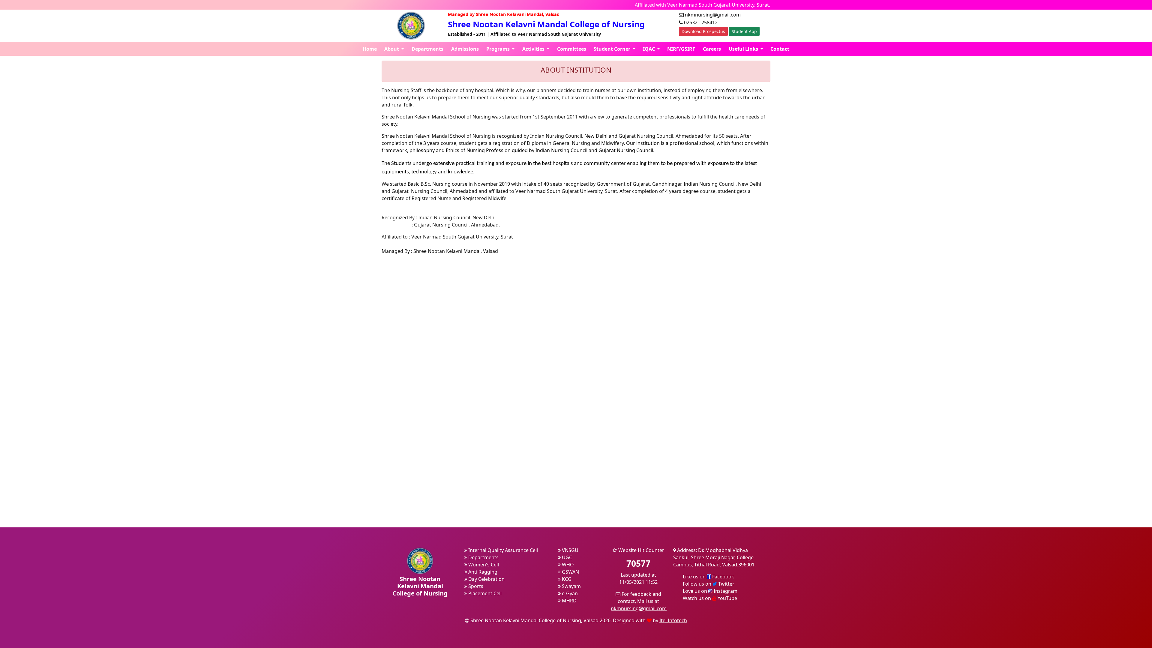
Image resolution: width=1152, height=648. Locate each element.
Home (370, 49)
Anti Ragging (482, 571)
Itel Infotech (673, 620)
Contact (779, 49)
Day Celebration (486, 579)
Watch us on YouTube (710, 598)
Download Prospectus (703, 31)
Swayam (571, 586)
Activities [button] (534, 49)
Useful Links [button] (744, 49)
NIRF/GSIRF (681, 49)
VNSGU (569, 550)
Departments (427, 49)
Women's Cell (483, 564)
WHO (567, 564)
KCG (566, 579)
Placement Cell (484, 593)
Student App (744, 31)
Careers (712, 49)
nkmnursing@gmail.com (639, 608)
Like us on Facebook (708, 576)
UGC (566, 557)
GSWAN (570, 571)
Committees (571, 49)
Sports (475, 586)
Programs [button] (498, 49)
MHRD (569, 600)
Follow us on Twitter (708, 583)
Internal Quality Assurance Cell (502, 550)
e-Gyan (569, 593)
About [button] (392, 49)
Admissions (465, 49)
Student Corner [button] (613, 49)
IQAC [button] (649, 49)
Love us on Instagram (710, 591)
